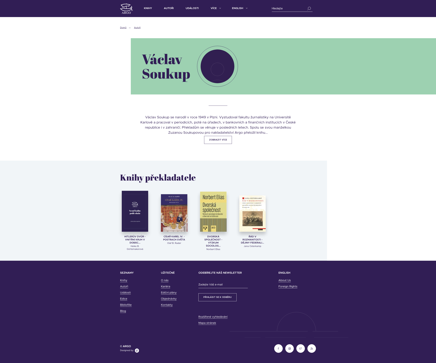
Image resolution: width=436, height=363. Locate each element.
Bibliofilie (126, 305)
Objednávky (169, 299)
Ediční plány (169, 292)
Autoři (169, 8)
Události (192, 8)
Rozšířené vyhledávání (213, 317)
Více (214, 8)
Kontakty (167, 305)
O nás (164, 280)
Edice (123, 299)
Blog (123, 311)
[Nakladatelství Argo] (126, 8)
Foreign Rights (287, 286)
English (237, 8)
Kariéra (165, 286)
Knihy (148, 8)
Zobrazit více (218, 140)
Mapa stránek (207, 323)
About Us (284, 280)
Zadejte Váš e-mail (210, 284)
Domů (123, 28)
